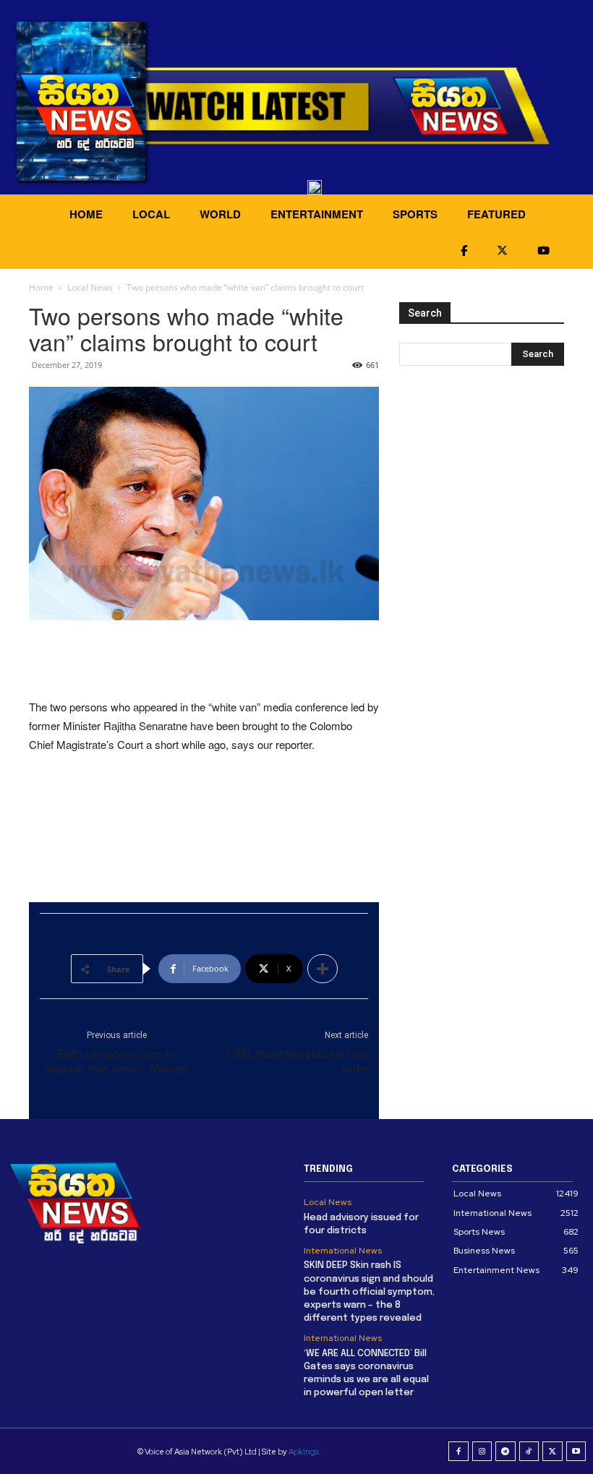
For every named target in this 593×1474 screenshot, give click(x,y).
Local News (90, 287)
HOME (86, 214)
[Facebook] (458, 1451)
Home (41, 287)
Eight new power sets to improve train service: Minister (117, 1061)
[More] (322, 968)
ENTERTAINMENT (316, 214)
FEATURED (496, 214)
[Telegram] (505, 1451)
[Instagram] (482, 1451)
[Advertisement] (204, 660)
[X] (552, 1451)
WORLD (220, 214)
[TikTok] (529, 1451)
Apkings (304, 1452)
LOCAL (151, 214)
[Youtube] (576, 1451)
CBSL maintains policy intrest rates (297, 1061)
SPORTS (415, 214)
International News (343, 1251)
